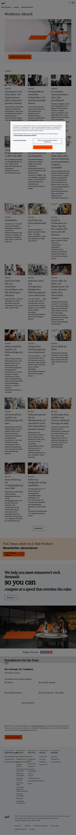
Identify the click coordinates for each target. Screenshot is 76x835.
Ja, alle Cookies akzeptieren (42, 147)
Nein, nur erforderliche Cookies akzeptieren (47, 141)
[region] (38, 136)
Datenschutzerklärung (30, 135)
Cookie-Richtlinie (18, 135)
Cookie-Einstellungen (19, 140)
